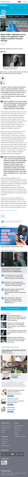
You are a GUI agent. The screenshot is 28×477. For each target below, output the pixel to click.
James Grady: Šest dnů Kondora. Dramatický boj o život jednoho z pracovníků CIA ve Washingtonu (12, 270)
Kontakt (17, 434)
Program (12, 8)
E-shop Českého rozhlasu (10, 347)
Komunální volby (5, 428)
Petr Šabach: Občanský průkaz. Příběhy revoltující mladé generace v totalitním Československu (15, 283)
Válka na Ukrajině (5, 425)
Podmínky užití (17, 473)
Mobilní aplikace (5, 445)
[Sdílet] (4, 84)
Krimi (3, 233)
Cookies (3, 473)
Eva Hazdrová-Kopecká (10, 210)
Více (23, 16)
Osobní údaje (10, 473)
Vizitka (2, 45)
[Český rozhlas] (5, 1)
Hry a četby (5, 230)
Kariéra (16, 432)
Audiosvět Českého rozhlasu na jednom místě (12, 246)
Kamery (25, 8)
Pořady (17, 16)
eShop (3, 432)
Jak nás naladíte (19, 425)
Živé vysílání (5, 240)
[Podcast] (1, 84)
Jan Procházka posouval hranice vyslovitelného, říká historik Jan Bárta (17, 332)
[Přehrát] (2, 78)
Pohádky (11, 233)
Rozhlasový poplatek (20, 436)
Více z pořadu (6, 313)
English (24, 473)
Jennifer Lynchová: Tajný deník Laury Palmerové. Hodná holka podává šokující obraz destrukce (14, 276)
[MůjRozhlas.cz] (3, 52)
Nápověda (17, 428)
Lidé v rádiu (18, 430)
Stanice (3, 430)
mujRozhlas (4, 226)
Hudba (3, 16)
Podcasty (3, 443)
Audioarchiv (19, 8)
